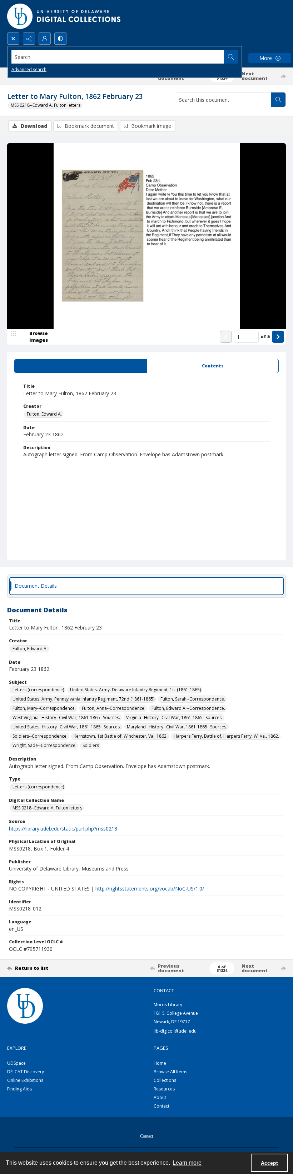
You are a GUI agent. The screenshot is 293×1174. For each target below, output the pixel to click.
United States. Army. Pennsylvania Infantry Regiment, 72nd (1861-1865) (83, 699)
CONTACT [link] (164, 990)
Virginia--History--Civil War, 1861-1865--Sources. (174, 717)
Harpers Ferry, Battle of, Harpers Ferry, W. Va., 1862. (226, 736)
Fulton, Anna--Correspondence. (113, 708)
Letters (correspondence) (38, 690)
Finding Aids (19, 1089)
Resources (164, 1089)
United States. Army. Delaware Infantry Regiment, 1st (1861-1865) (135, 690)
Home (160, 1063)
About (160, 1097)
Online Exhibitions (25, 1080)
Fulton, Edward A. (44, 414)
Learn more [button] (187, 1163)
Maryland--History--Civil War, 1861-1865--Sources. (177, 727)
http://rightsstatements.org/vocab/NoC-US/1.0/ (149, 888)
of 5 (265, 336)
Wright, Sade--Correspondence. (44, 745)
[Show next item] (278, 337)
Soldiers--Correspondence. (40, 736)
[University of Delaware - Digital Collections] (64, 16)
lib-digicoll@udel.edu (175, 1031)
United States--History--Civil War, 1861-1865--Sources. (67, 727)
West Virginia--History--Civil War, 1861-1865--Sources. (66, 717)
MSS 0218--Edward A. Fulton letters (45, 105)
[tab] (80, 366)
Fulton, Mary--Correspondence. (44, 708)
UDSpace (16, 1063)
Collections (165, 1080)
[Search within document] (278, 99)
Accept (269, 1163)
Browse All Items (170, 1072)
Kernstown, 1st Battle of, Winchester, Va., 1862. (121, 736)
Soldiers (91, 745)
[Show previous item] (226, 337)
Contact (161, 1106)
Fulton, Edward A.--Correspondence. (188, 708)
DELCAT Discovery (25, 1072)
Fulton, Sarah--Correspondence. (192, 699)
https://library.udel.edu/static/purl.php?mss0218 (63, 828)
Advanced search (28, 69)
